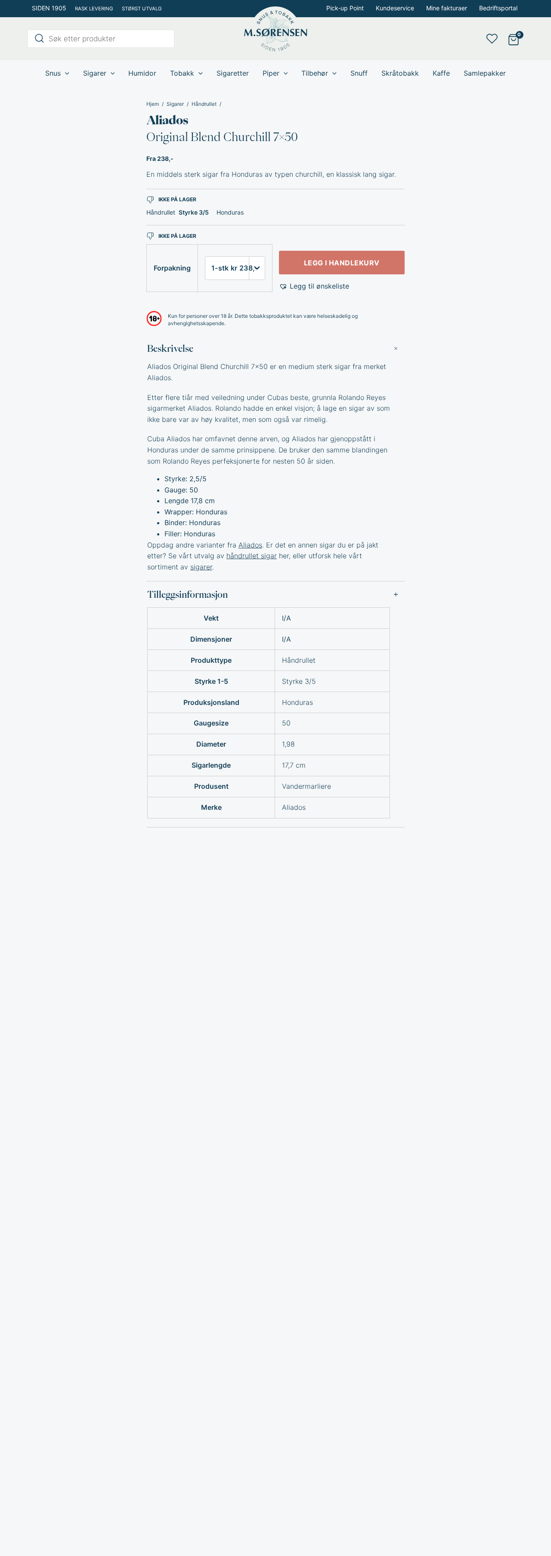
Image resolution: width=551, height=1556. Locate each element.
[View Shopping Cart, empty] (513, 38)
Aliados (167, 120)
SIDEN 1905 (49, 8)
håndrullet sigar (251, 555)
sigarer (201, 567)
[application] (65, 73)
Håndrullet (204, 104)
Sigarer (175, 104)
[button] (314, 286)
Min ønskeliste (494, 38)
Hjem (152, 104)
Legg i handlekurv (342, 262)
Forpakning (172, 268)
